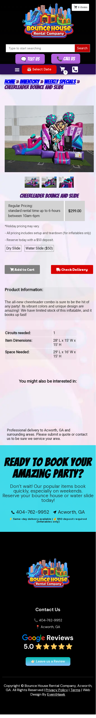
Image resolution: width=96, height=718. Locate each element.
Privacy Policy (57, 690)
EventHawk (56, 694)
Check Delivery (74, 269)
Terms (75, 690)
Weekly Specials (60, 82)
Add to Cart (24, 269)
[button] (17, 69)
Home (9, 82)
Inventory (29, 82)
